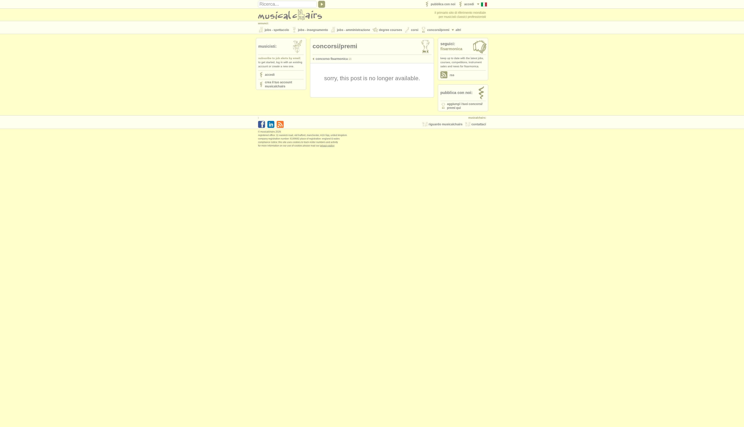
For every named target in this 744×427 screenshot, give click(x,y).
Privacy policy (327, 145)
